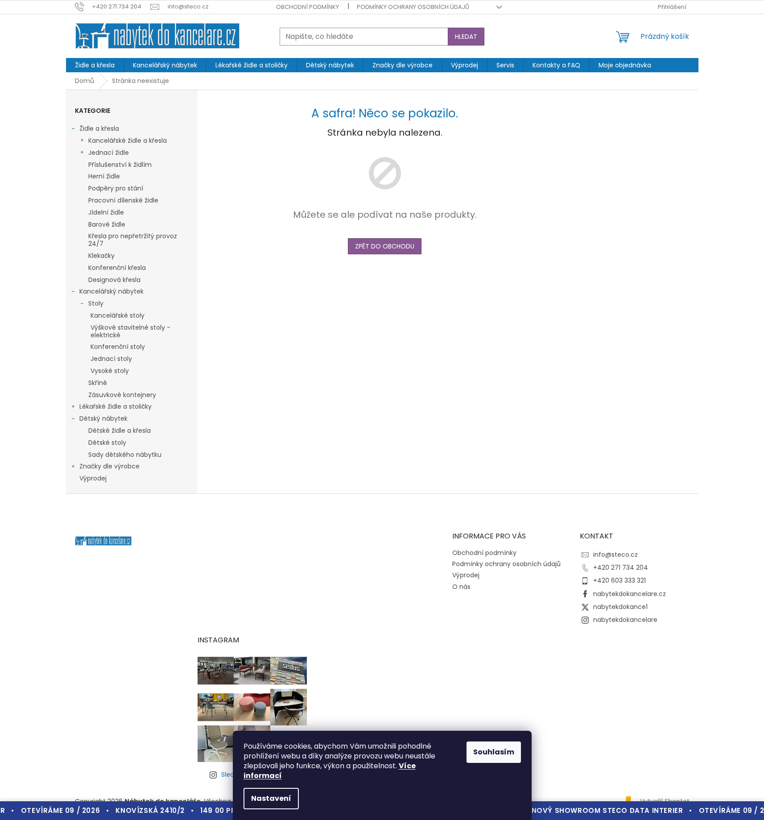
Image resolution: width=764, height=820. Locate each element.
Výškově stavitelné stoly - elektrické (130, 331)
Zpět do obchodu (384, 246)
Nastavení (271, 798)
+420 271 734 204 (620, 567)
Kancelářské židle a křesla (127, 140)
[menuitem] (95, 65)
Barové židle (106, 224)
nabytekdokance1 (620, 606)
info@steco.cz (615, 554)
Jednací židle (108, 152)
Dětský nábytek (103, 418)
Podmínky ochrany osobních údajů (413, 7)
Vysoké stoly (110, 370)
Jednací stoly (111, 358)
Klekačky (101, 255)
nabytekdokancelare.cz (629, 593)
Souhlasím (493, 752)
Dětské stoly (107, 442)
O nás (461, 586)
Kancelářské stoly (118, 315)
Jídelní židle (106, 212)
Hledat (466, 36)
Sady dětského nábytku (124, 454)
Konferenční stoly (118, 346)
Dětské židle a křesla (119, 430)
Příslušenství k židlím (120, 164)
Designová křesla (114, 279)
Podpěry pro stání (115, 188)
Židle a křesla (99, 128)
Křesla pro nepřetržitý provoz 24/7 (132, 240)
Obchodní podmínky (307, 7)
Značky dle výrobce (109, 466)
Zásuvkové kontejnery (122, 394)
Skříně (97, 382)
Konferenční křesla (117, 267)
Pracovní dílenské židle (123, 200)
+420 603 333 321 (619, 580)
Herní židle (104, 176)
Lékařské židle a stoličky (115, 406)
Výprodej (93, 478)
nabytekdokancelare (625, 619)
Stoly (95, 303)
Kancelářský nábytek (111, 291)
